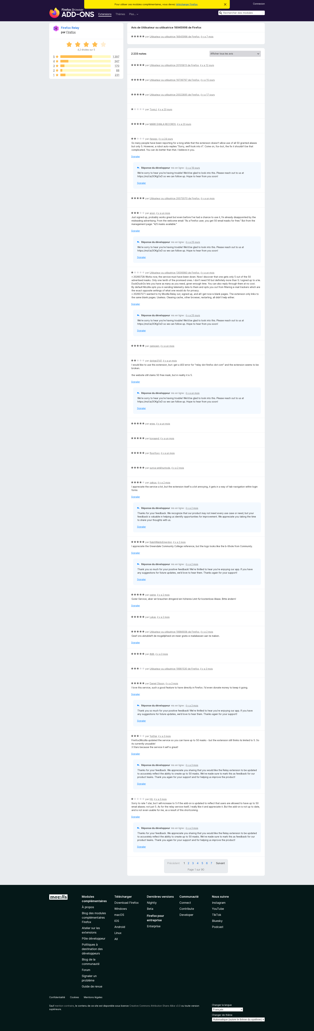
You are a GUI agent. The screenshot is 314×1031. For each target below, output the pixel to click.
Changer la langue (222, 1005)
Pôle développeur (93, 938)
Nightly (152, 902)
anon (152, 213)
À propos (88, 907)
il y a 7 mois (207, 36)
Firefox (71, 32)
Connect (185, 902)
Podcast (217, 927)
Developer (186, 914)
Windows (120, 908)
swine (153, 594)
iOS (116, 921)
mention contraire (64, 1005)
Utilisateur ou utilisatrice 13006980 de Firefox (174, 272)
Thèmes (120, 14)
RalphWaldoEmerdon (161, 542)
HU (151, 799)
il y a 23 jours (165, 109)
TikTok (216, 914)
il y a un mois (208, 198)
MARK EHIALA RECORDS (163, 124)
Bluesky (217, 921)
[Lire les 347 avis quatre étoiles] (85, 61)
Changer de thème (222, 1014)
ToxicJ (153, 109)
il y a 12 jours (207, 65)
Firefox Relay (70, 27)
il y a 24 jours (166, 138)
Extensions (105, 14)
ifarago (153, 138)
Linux (118, 933)
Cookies (74, 997)
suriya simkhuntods (160, 467)
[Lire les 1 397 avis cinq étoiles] (85, 56)
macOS (119, 914)
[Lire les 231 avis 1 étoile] (85, 75)
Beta (150, 908)
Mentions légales (93, 997)
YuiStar (153, 736)
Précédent (173, 863)
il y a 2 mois (178, 467)
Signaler (135, 156)
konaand (154, 438)
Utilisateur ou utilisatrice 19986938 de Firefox (174, 631)
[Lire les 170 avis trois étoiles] (85, 65)
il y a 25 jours (193, 242)
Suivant (220, 863)
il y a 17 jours (208, 94)
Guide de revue (92, 986)
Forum (86, 970)
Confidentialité (57, 997)
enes (152, 423)
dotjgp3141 (156, 360)
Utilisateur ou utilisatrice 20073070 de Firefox (175, 198)
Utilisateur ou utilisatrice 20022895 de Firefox (174, 94)
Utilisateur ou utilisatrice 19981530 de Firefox (174, 668)
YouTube (218, 908)
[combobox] (241, 13)
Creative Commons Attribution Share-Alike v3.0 (155, 1005)
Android (119, 927)
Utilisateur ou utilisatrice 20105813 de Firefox (174, 65)
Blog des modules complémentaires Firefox (94, 917)
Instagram (219, 902)
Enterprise (153, 926)
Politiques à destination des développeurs (92, 949)
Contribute (186, 908)
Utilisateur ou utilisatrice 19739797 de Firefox (174, 80)
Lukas (153, 617)
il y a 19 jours (193, 167)
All (116, 939)
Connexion (259, 3)
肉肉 (152, 654)
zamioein (154, 346)
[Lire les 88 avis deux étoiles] (85, 70)
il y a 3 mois (162, 654)
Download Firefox (126, 902)
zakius (153, 482)
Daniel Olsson (157, 683)
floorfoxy (155, 453)
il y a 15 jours (208, 80)
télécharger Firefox (187, 4)
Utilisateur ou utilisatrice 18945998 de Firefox (175, 36)
